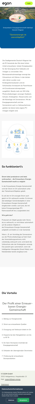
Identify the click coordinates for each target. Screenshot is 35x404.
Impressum (5, 384)
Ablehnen (11, 400)
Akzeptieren (23, 400)
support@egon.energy (12, 379)
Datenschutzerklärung (24, 396)
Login (29, 3)
